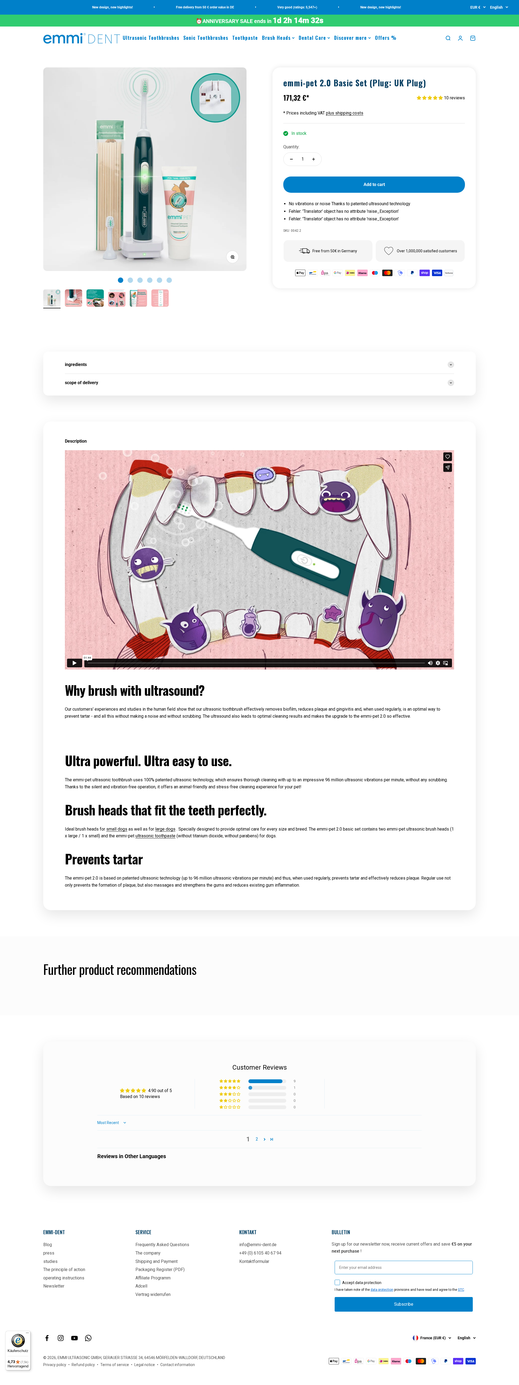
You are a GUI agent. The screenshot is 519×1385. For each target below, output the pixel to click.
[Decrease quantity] (291, 159)
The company (148, 1253)
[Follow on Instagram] (60, 1338)
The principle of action (64, 1269)
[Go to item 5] (138, 298)
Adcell (141, 1286)
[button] (430, 97)
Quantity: (291, 146)
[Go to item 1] (52, 298)
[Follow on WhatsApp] (88, 1338)
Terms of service (114, 1365)
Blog (47, 1244)
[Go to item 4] (116, 298)
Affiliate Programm (153, 1278)
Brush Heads (276, 38)
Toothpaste (245, 37)
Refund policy (83, 1365)
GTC (461, 1290)
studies (50, 1261)
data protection (382, 1290)
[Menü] (27, 1334)
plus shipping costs (344, 113)
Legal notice (144, 1365)
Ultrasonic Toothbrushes (151, 37)
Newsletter (53, 1286)
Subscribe (403, 1304)
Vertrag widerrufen (153, 1294)
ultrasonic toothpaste (155, 835)
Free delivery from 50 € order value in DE (174, 7)
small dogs (116, 829)
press (48, 1253)
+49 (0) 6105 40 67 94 (260, 1253)
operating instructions (63, 1278)
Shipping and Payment (156, 1261)
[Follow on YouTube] (74, 1338)
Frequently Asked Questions (162, 1244)
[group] (259, 365)
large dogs (165, 829)
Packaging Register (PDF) (160, 1269)
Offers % (386, 37)
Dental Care (312, 38)
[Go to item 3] (95, 298)
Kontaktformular (254, 1261)
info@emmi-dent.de (258, 1244)
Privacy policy (54, 1365)
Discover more (350, 38)
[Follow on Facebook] (47, 1338)
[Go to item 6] (160, 298)
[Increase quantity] (313, 159)
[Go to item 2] (73, 298)
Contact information (177, 1365)
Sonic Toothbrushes (205, 37)
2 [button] (257, 1139)
